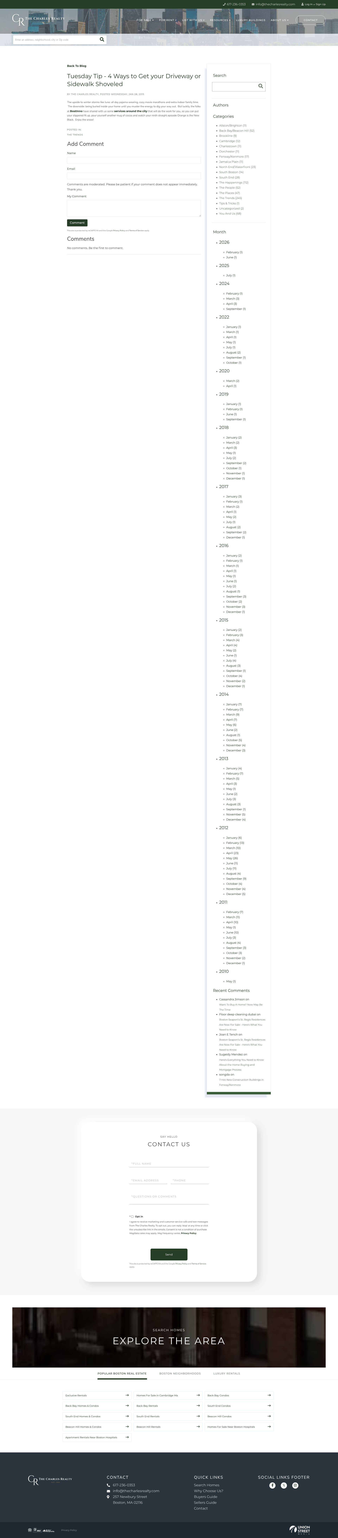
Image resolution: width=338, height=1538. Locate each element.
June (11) (232, 863)
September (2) (236, 463)
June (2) (231, 730)
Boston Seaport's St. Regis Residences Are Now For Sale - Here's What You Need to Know (242, 1024)
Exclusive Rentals (76, 1395)
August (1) (233, 591)
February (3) (234, 635)
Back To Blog (76, 66)
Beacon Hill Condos (219, 1416)
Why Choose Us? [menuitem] (208, 1491)
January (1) (233, 327)
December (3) (235, 750)
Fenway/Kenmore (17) (234, 156)
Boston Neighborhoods (180, 1373)
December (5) (235, 894)
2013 (223, 758)
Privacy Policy (119, 230)
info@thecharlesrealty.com (275, 4)
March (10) (233, 848)
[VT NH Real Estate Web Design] (300, 1530)
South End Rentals (147, 1416)
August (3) (233, 666)
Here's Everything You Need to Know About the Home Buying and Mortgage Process (241, 1064)
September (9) (236, 879)
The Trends (75, 135)
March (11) (233, 917)
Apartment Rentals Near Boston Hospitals (91, 1437)
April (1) (231, 337)
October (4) (234, 676)
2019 (224, 394)
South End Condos (219, 1405)
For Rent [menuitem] (166, 20)
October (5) (234, 740)
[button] (102, 39)
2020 (224, 371)
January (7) (234, 704)
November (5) (235, 814)
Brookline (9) (228, 136)
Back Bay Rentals (147, 1405)
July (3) (231, 799)
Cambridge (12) (229, 141)
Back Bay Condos (218, 1395)
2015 (223, 620)
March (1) (232, 332)
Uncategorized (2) (231, 208)
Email (71, 169)
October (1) (233, 363)
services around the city (130, 111)
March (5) (232, 778)
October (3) (234, 953)
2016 (224, 545)
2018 (224, 427)
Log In (308, 4)
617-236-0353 (236, 4)
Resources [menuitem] (219, 20)
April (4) (231, 645)
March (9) (232, 714)
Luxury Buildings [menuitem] (250, 20)
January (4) (234, 768)
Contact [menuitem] (201, 1508)
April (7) (231, 720)
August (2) (233, 352)
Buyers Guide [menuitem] (205, 1497)
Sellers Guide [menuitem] (205, 1503)
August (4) (233, 873)
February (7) (234, 709)
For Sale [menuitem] (144, 20)
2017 (223, 486)
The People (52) (229, 188)
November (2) (235, 681)
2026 (224, 242)
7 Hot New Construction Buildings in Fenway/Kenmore (241, 1082)
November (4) (236, 745)
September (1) (236, 309)
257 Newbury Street (130, 1500)
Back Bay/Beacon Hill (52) (236, 131)
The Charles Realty (85, 94)
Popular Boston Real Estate (122, 1373)
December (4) (236, 819)
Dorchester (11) (229, 151)
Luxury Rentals (227, 1373)
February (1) (234, 252)
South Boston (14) (231, 172)
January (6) (234, 838)
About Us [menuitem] (278, 20)
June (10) (232, 932)
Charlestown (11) (230, 146)
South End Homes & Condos (82, 1416)
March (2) (232, 381)
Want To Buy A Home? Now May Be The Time (240, 1007)
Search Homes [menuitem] (206, 1485)
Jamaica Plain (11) (231, 162)
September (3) (236, 596)
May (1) (231, 342)
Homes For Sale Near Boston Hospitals (231, 1426)
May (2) (231, 517)
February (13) (235, 843)
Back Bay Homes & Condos (82, 1405)
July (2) (231, 458)
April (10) (232, 922)
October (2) (234, 601)
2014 (224, 694)
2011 (223, 902)
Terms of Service (136, 230)
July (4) (231, 660)
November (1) (235, 473)
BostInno (76, 111)
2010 (224, 971)
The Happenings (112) (233, 182)
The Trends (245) (230, 198)
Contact (311, 20)
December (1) (235, 478)
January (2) (234, 437)
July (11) (231, 868)
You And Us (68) (230, 213)
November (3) (235, 607)
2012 (223, 827)
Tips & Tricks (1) (229, 203)
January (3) (234, 496)
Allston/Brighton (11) (233, 125)
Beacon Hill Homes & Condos (83, 1426)
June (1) (231, 257)
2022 (224, 317)
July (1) (230, 275)
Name (71, 153)
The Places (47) (229, 193)
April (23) (232, 853)
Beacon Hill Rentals (148, 1426)
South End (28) (229, 177)
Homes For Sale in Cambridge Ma (157, 1395)
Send (169, 1254)
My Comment (76, 196)
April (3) (231, 304)
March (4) (233, 640)
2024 (224, 283)
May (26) (232, 858)
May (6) (231, 725)
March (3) (232, 299)
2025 (224, 265)
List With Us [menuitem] (192, 20)
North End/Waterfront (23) (237, 167)
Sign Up (321, 4)
